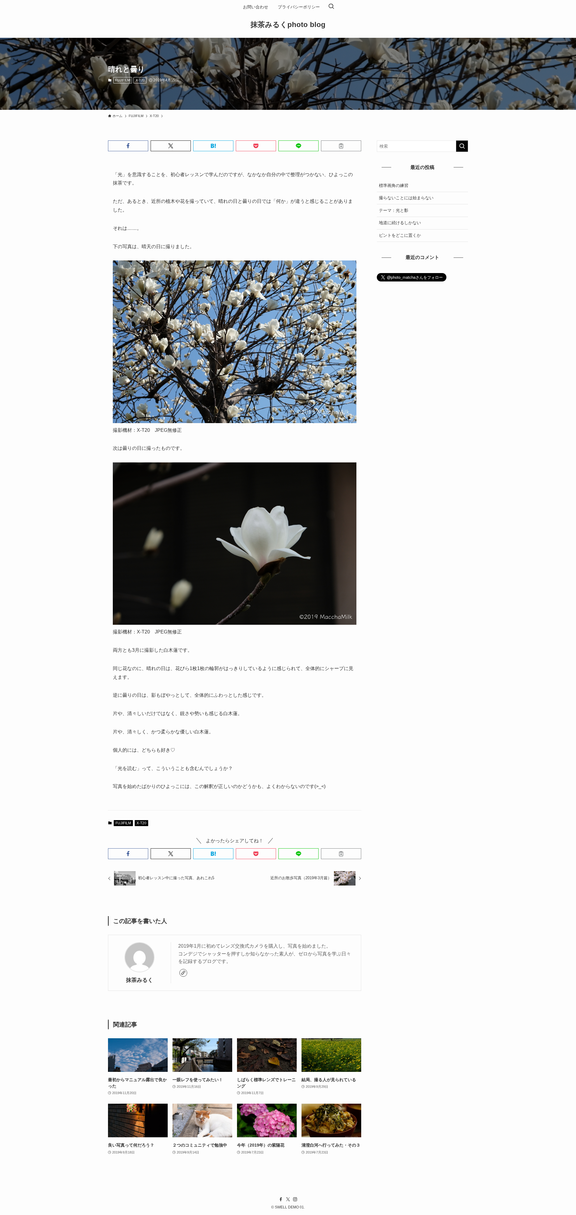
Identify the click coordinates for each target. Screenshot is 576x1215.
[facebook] (281, 1199)
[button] (128, 145)
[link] (183, 973)
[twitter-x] (288, 1199)
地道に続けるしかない (400, 222)
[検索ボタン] (331, 7)
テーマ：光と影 (393, 210)
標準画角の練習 (393, 185)
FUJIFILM (122, 80)
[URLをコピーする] (341, 145)
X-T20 (140, 80)
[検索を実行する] (462, 146)
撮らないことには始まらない (406, 197)
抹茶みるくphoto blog (288, 24)
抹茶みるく (139, 980)
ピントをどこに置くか (400, 235)
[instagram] (295, 1199)
